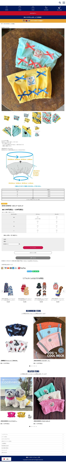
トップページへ (5, 434)
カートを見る (4, 436)
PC (39, 457)
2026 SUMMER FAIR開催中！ (37, 20)
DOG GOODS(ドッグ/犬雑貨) (9, 23)
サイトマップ (4, 450)
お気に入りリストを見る (6, 441)
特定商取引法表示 (5, 445)
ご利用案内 (4, 443)
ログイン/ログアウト (6, 438)
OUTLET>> (33, 13)
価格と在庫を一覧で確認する (10, 235)
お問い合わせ (33, 257)
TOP (1, 23)
